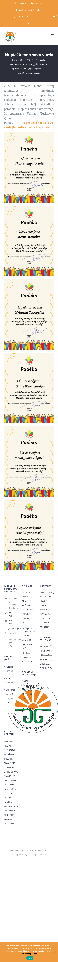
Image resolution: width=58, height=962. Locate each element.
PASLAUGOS (10, 789)
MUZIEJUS (26, 601)
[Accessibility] (55, 15)
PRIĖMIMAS (27, 605)
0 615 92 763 (12, 614)
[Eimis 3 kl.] (29, 500)
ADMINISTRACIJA (47, 592)
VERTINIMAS (9, 810)
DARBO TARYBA (43, 607)
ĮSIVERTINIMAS (10, 780)
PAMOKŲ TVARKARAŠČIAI (11, 804)
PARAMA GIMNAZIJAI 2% (29, 629)
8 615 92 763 (42, 854)
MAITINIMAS (27, 644)
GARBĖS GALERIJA (26, 683)
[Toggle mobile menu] (52, 33)
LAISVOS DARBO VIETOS (26, 618)
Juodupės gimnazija (16, 850)
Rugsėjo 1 (10, 666)
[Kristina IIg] (29, 280)
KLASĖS (43, 601)
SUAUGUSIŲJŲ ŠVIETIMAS (46, 661)
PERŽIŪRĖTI (27, 719)
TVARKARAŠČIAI (47, 646)
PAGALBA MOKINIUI (44, 624)
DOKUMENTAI (46, 668)
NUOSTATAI (9, 750)
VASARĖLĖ (10, 678)
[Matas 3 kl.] (29, 206)
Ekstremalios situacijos (11, 691)
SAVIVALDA (45, 614)
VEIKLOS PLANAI (8, 743)
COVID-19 (26, 698)
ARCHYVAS (27, 694)
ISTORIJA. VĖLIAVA (26, 594)
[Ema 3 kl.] (29, 427)
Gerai (29, 958)
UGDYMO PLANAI (8, 795)
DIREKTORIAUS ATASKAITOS (11, 773)
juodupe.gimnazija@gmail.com (13, 628)
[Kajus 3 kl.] (29, 353)
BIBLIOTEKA (45, 618)
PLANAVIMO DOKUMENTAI (10, 765)
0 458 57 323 (12, 622)
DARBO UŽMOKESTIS (28, 637)
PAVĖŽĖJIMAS (28, 609)
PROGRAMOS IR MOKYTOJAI (46, 653)
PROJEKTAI (9, 784)
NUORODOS (28, 689)
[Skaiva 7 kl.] (29, 133)
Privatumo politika (29, 954)
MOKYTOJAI (45, 596)
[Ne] (54, 952)
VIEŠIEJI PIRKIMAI (26, 650)
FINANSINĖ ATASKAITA (27, 659)
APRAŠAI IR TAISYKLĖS (9, 756)
